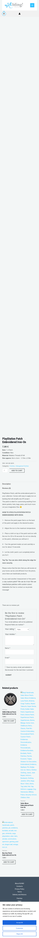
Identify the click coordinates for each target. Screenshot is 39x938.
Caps (19, 901)
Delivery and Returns (19, 895)
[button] (36, 14)
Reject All (20, 934)
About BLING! (19, 883)
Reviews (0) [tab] (6, 488)
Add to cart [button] (8, 721)
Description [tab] (6, 484)
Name (7, 648)
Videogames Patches (22, 466)
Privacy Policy (19, 889)
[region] (19, 920)
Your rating (10, 629)
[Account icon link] (19, 14)
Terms (19, 892)
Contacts (19, 886)
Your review (10, 634)
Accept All (19, 922)
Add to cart (16, 470)
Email (7, 658)
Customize (19, 928)
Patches (12, 466)
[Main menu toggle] (32, 5)
